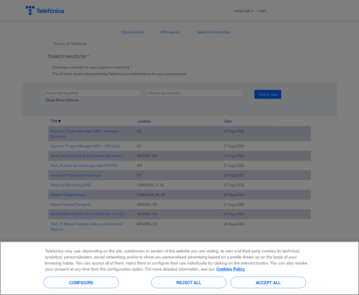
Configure (81, 282)
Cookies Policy (230, 269)
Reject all (188, 282)
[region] (179, 268)
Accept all (268, 282)
